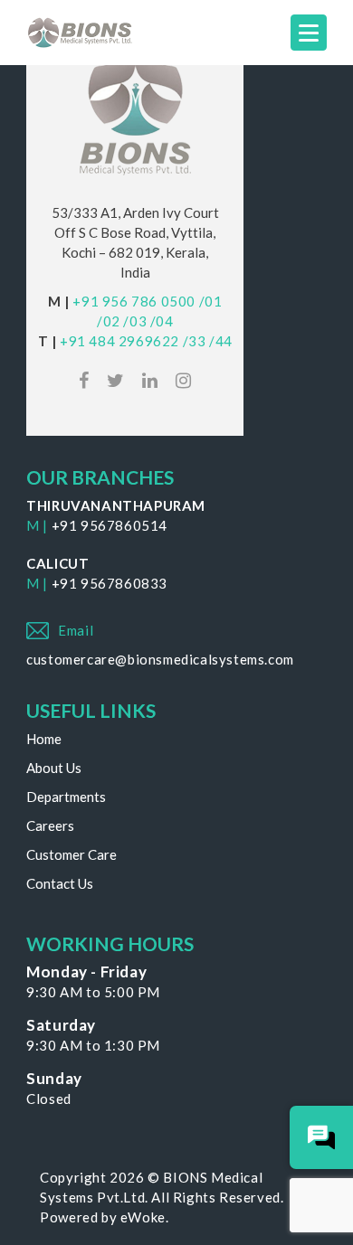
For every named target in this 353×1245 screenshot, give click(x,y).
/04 (162, 321)
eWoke (143, 1217)
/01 (211, 301)
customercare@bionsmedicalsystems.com (160, 659)
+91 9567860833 (109, 583)
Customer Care (71, 854)
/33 (194, 341)
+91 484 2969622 (119, 341)
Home (44, 739)
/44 (221, 341)
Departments (66, 796)
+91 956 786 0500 (134, 301)
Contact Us (59, 883)
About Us (53, 767)
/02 (108, 321)
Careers (50, 825)
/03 (135, 321)
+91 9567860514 (109, 525)
